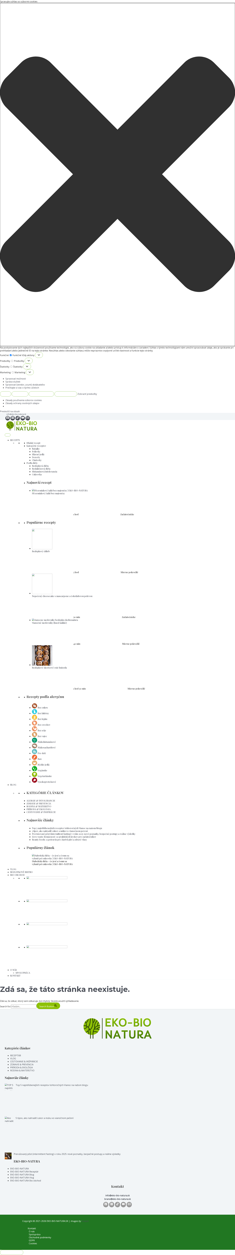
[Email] (129, 1204)
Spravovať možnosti (15, 378)
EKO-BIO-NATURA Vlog (22, 1177)
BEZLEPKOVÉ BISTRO (21, 872)
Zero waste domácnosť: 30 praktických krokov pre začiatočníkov (64, 836)
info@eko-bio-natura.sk (16, 414)
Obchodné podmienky (40, 1237)
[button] (117, 174)
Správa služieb (12, 381)
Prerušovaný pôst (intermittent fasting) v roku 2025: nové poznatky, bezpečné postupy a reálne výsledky (83, 833)
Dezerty (36, 457)
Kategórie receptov (36, 445)
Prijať (5, 393)
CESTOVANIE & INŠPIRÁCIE (41, 812)
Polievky (36, 451)
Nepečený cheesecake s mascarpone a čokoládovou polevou (62, 596)
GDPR (32, 1240)
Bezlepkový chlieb (41, 551)
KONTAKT (15, 975)
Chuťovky (36, 460)
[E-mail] (28, 418)
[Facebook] (7, 418)
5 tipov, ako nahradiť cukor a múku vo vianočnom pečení (60, 831)
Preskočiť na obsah (10, 411)
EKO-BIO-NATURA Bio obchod (25, 1180)
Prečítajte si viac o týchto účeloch (22, 387)
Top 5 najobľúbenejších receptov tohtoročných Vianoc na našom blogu (67, 828)
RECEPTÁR (15, 1055)
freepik (85, 1221)
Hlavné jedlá (38, 454)
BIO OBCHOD (17, 874)
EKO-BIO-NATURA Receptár (24, 1171)
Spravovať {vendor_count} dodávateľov (25, 384)
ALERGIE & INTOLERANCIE (41, 800)
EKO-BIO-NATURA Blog (22, 1174)
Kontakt (32, 1228)
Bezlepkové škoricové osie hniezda (49, 667)
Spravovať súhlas (11, 1252)
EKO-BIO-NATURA (19, 1168)
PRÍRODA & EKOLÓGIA (39, 809)
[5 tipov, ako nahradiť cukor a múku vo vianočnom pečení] (9, 1135)
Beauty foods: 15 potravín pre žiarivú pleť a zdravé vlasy (59, 839)
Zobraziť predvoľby (41, 393)
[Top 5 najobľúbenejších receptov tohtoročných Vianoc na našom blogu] (9, 1100)
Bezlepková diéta (40, 465)
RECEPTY (15, 440)
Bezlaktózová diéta (41, 468)
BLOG (13, 784)
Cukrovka (37, 474)
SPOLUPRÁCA (23, 972)
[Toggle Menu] (7, 434)
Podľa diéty (32, 463)
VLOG (13, 869)
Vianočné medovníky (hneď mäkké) (49, 622)
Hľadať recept (33, 442)
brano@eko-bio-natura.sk (117, 1198)
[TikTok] (18, 418)
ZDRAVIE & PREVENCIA (39, 803)
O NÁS (13, 969)
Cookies (33, 1243)
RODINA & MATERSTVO (39, 806)
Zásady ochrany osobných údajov (22, 403)
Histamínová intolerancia (44, 471)
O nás (32, 1231)
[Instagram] (12, 418)
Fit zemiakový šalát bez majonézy (48, 493)
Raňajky (36, 448)
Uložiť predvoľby (65, 393)
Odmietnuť (20, 393)
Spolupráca (34, 1234)
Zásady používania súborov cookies (23, 400)
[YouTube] (23, 418)
